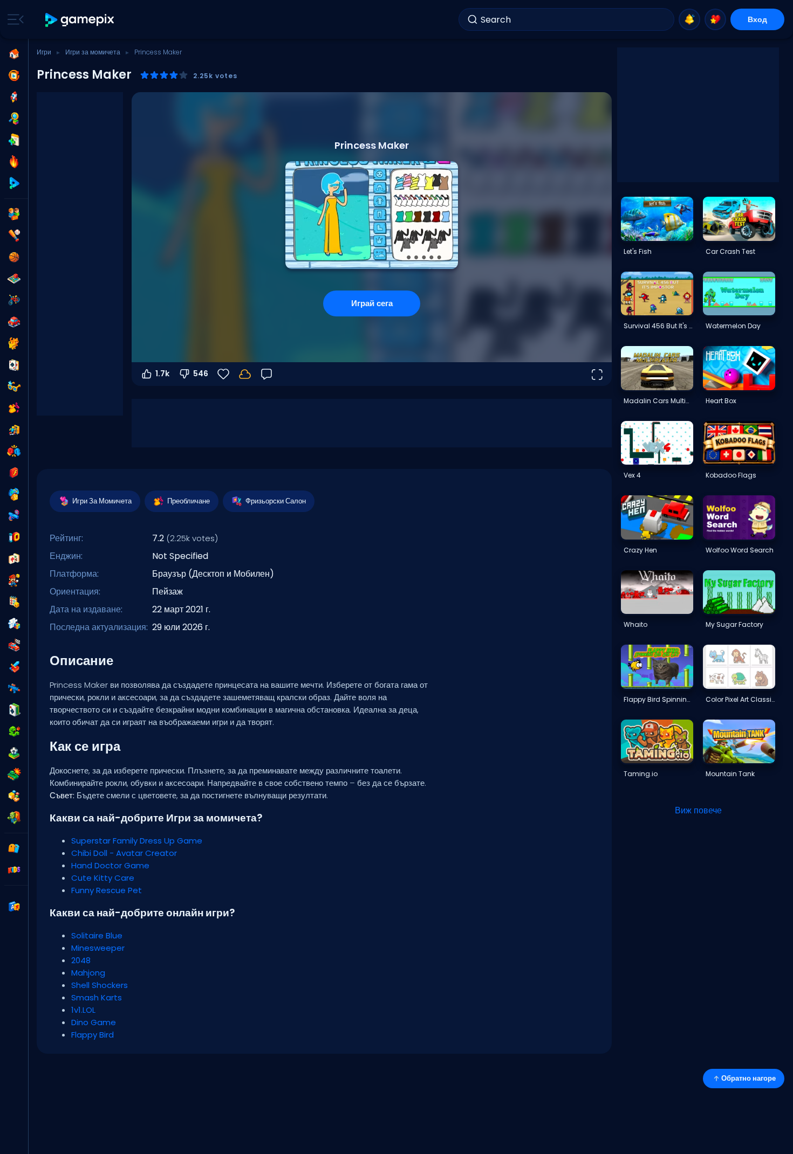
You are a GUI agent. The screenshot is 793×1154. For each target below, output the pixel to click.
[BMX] (14, 300)
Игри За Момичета (102, 501)
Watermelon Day (733, 325)
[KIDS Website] (14, 870)
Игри (44, 52)
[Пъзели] (14, 623)
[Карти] (14, 365)
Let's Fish (638, 251)
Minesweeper (98, 947)
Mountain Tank (730, 773)
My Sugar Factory (734, 624)
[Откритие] (14, 118)
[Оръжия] (14, 516)
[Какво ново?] (689, 19)
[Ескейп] (14, 429)
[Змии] (14, 731)
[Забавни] (14, 494)
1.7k (162, 373)
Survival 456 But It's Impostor (658, 325)
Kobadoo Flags (731, 475)
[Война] (14, 774)
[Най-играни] (14, 97)
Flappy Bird (92, 1034)
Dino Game (93, 1022)
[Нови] (14, 140)
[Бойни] (14, 451)
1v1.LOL (83, 1009)
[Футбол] (14, 753)
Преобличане (188, 501)
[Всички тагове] (14, 848)
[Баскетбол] (14, 257)
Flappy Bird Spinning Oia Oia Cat (658, 699)
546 (200, 373)
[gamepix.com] (80, 19)
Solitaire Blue (96, 935)
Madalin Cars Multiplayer (658, 400)
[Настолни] (14, 278)
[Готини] (14, 386)
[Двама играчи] (14, 214)
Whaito (635, 624)
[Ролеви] (14, 667)
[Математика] (14, 602)
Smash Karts (96, 997)
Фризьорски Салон (275, 501)
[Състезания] (14, 645)
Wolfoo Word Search (740, 550)
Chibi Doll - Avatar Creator (124, 853)
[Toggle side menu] (13, 19)
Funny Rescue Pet (106, 890)
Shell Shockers (99, 985)
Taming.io (641, 773)
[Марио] (14, 580)
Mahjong (88, 972)
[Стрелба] (14, 688)
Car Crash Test (730, 251)
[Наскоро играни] (14, 75)
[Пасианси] (14, 710)
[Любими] (715, 19)
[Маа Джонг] (14, 559)
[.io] (14, 537)
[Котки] (14, 343)
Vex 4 (632, 475)
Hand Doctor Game (110, 865)
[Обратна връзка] (266, 374)
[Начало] (14, 54)
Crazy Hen (640, 550)
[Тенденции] (14, 161)
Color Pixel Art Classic (740, 699)
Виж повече (698, 810)
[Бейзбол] (14, 235)
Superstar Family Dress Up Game (136, 840)
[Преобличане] (14, 408)
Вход (757, 19)
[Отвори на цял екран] (596, 374)
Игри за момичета (92, 52)
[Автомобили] (14, 322)
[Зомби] (14, 817)
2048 (81, 960)
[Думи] (14, 796)
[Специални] (14, 183)
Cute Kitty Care (102, 877)
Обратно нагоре (748, 1078)
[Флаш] (14, 472)
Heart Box (721, 400)
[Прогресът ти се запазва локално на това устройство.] (244, 374)
